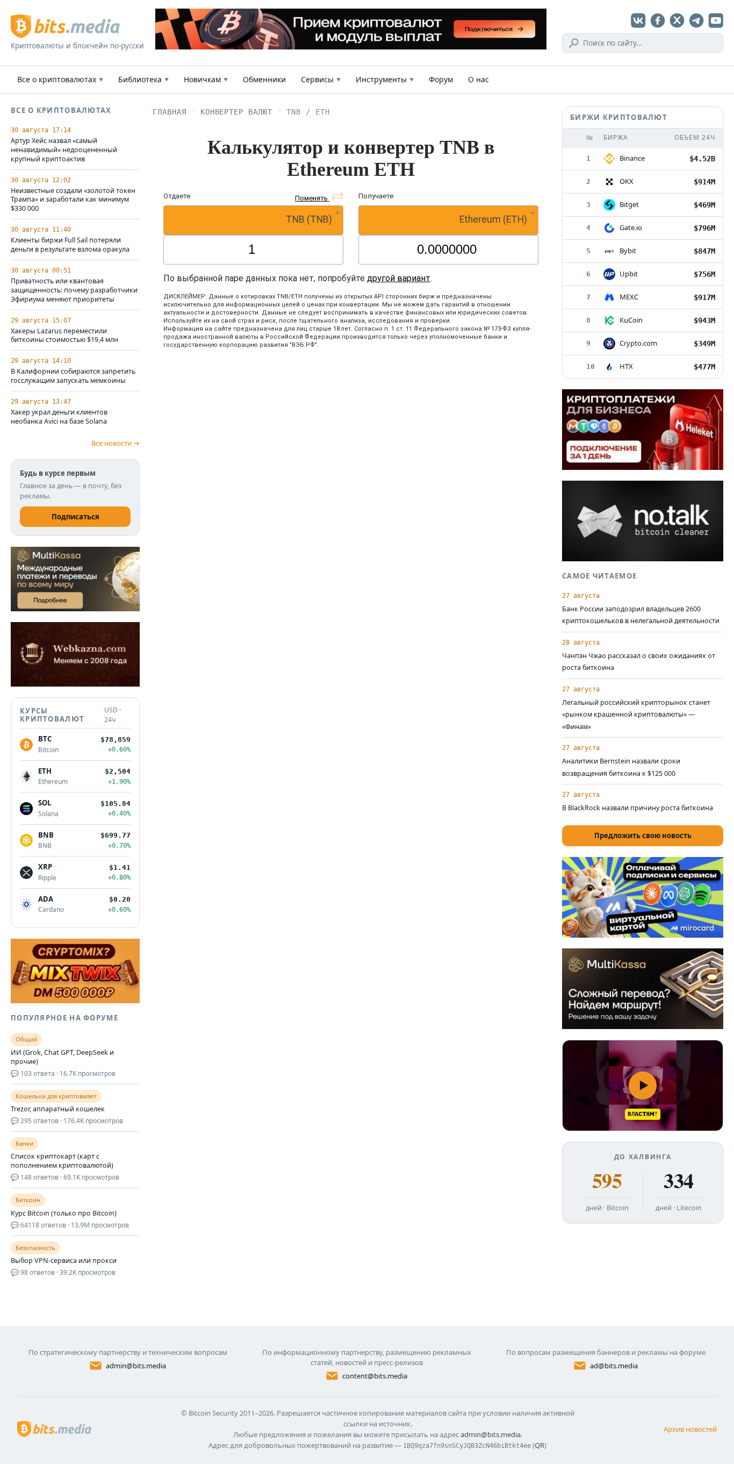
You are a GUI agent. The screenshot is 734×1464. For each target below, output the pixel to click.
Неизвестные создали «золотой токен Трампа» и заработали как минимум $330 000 (73, 200)
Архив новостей (690, 1429)
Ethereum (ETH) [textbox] (493, 219)
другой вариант (398, 278)
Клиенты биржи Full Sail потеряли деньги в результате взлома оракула (70, 245)
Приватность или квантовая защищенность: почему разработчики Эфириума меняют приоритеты (74, 290)
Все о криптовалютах (60, 79)
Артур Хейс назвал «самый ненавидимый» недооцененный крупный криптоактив (64, 150)
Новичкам (206, 79)
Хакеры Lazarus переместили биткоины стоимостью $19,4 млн (64, 336)
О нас (478, 79)
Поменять (312, 198)
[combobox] (253, 220)
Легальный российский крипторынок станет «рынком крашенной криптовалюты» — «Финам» (636, 714)
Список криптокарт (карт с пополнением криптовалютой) (62, 1161)
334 (678, 1180)
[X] (677, 20)
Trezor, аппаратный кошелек (58, 1109)
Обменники (264, 79)
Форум (441, 79)
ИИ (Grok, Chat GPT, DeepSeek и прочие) (62, 1057)
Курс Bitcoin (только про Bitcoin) (64, 1213)
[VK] (638, 20)
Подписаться (75, 517)
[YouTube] (715, 20)
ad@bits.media (614, 1365)
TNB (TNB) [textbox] (309, 219)
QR (539, 1445)
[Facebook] (657, 20)
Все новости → (115, 443)
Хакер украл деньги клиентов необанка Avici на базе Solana (59, 417)
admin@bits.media (136, 1365)
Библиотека (143, 79)
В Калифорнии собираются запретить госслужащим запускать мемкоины (73, 376)
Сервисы (321, 79)
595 (607, 1180)
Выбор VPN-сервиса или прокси (64, 1260)
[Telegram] (696, 20)
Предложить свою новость (643, 835)
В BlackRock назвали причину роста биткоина (637, 807)
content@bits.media (374, 1376)
